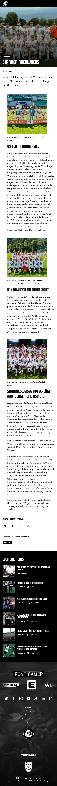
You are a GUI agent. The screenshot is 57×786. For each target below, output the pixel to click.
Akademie (22, 602)
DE (26, 746)
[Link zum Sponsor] (28, 755)
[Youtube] (28, 698)
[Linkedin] (43, 698)
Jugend (7, 542)
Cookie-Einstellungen (42, 781)
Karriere (28, 714)
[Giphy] (51, 698)
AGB (29, 722)
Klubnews (22, 573)
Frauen (21, 634)
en (31, 746)
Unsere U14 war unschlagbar (30, 582)
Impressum (12, 781)
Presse (28, 710)
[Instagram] (21, 698)
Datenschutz (22, 781)
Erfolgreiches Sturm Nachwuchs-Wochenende (32, 616)
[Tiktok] (36, 698)
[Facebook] (14, 698)
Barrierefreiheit (28, 718)
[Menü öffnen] (52, 4)
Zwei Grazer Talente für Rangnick (32, 598)
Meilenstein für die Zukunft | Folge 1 (33, 630)
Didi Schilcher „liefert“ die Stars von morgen (33, 568)
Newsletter (28, 706)
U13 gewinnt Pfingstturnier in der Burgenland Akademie (32, 648)
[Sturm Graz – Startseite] (5, 3)
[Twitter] (6, 698)
